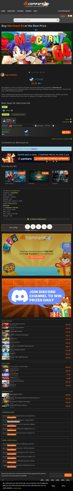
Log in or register (64, 11)
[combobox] (21, 125)
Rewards (28, 11)
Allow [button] (63, 486)
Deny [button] (53, 486)
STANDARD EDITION (18, 114)
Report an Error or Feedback (61, 139)
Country (4, 125)
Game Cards (11, 11)
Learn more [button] (17, 488)
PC (5, 107)
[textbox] (15, 125)
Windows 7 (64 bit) (12, 207)
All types (5, 114)
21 (4, 134)
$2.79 (65, 132)
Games (3, 11)
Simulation (14, 193)
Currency (40, 125)
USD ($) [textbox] (47, 126)
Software (20, 11)
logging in (34, 149)
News (35, 11)
